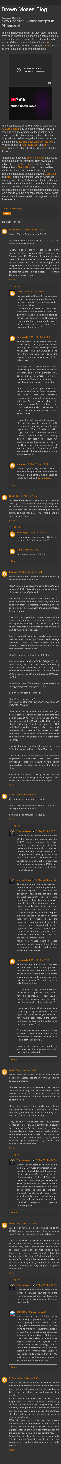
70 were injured (10, 128)
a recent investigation (24, 164)
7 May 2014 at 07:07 (46, 831)
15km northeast (35, 157)
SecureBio (24, 167)
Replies (16, 286)
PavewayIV (14, 229)
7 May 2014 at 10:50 (46, 1160)
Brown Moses (24, 831)
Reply (12, 279)
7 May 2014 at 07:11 (46, 880)
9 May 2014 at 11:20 (39, 960)
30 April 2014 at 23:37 (26, 496)
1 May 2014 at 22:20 (38, 464)
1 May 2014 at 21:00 (39, 337)
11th (47, 173)
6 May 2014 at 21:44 (31, 572)
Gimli (19, 291)
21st (8, 177)
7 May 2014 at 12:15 (46, 1285)
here (46, 45)
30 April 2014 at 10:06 (32, 229)
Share (7, 213)
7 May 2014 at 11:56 (25, 1223)
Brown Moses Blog (24, 9)
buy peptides (45, 478)
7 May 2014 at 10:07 (25, 1070)
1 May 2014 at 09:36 (39, 532)
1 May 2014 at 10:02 (33, 291)
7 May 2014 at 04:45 (25, 794)
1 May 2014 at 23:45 (33, 549)
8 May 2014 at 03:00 (28, 1378)
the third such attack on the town (36, 141)
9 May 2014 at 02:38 (36, 1312)
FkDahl (13, 1378)
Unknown (22, 464)
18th (53, 173)
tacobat (21, 1312)
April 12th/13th (30, 145)
